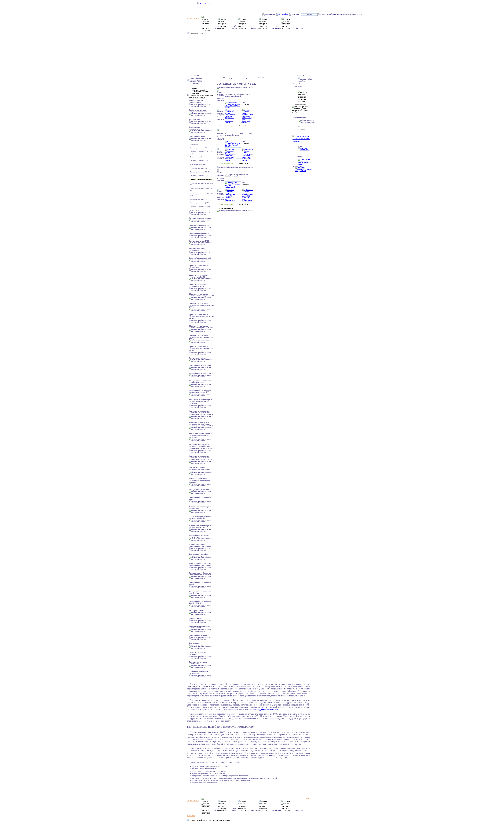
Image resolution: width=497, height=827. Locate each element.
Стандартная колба (196, 157)
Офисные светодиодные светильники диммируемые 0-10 (201, 295)
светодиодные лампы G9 (266, 709)
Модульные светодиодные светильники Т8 (199, 627)
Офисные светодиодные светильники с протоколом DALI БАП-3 (201, 348)
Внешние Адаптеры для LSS (200, 258)
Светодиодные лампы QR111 (199, 203)
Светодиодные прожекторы (199, 490)
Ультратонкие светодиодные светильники (200, 508)
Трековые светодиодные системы (198, 653)
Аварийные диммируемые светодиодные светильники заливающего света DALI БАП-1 (201, 446)
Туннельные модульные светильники (198, 672)
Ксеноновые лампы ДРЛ (198, 164)
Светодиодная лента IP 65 (199, 241)
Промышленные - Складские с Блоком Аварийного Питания (200, 574)
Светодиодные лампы (197, 137)
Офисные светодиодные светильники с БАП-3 (198, 285)
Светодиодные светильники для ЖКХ (200, 498)
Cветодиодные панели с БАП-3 (201, 373)
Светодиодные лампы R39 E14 (200, 172)
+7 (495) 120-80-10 (193, 18)
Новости (255, 28)
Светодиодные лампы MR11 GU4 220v (201, 152)
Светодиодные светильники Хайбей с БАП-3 (200, 602)
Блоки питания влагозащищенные (196, 128)
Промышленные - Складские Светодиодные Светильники (200, 564)
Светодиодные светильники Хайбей (200, 583)
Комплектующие (195, 618)
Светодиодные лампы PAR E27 (200, 206)
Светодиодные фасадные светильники (199, 536)
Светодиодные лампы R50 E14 (200, 175)
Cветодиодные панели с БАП (200, 366)
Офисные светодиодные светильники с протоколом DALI (201, 327)
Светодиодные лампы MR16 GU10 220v (201, 194)
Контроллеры (194, 210)
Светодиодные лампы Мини (199, 160)
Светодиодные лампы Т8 (198, 199)
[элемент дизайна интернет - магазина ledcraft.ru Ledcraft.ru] (339, 14)
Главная (214, 28)
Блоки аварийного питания (199, 226)
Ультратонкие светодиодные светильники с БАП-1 (200, 517)
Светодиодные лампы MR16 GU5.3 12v (201, 184)
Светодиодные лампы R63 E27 (201, 179)
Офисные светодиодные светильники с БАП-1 (198, 276)
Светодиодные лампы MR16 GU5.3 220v (201, 189)
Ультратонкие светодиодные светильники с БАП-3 (200, 527)
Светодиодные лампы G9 (198, 148)
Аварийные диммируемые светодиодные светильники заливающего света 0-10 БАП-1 (201, 413)
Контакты (299, 28)
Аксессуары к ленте (196, 611)
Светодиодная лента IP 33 (199, 233)
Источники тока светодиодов (200, 218)
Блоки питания (194, 119)
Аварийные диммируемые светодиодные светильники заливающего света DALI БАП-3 (201, 458)
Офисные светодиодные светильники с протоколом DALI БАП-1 (201, 337)
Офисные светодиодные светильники (198, 266)
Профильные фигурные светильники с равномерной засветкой (199, 480)
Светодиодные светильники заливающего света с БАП (200, 391)
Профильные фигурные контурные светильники (198, 111)
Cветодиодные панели (197, 358)
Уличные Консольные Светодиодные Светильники (200, 545)
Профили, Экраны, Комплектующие (196, 101)
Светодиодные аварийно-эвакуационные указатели (199, 555)
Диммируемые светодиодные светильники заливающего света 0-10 (200, 401)
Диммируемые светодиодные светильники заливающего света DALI (200, 435)
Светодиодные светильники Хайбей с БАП (200, 593)
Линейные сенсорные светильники (197, 249)
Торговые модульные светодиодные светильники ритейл (199, 469)
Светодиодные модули (198, 635)
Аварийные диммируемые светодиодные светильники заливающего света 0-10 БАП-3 (201, 424)
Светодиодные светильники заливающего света (200, 382)
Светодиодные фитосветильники (196, 644)
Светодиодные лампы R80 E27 (200, 168)
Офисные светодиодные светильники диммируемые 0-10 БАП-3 (201, 316)
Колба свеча (194, 144)
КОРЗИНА (300, 75)
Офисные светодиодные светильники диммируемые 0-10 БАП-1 (201, 305)
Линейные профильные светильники (198, 663)
